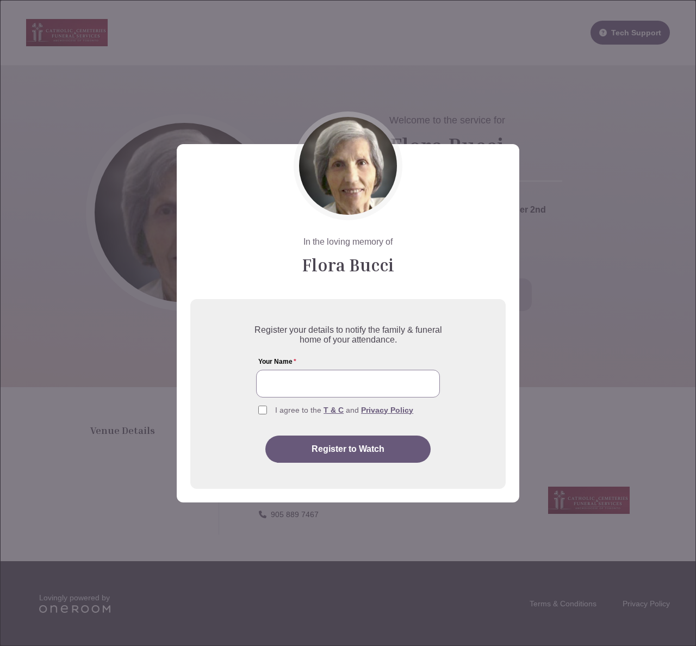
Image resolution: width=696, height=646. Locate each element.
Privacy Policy (387, 410)
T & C (334, 410)
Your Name (277, 361)
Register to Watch (348, 449)
